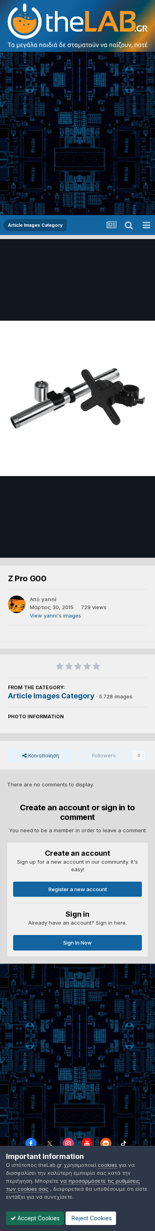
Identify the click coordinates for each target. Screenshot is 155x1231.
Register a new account (77, 889)
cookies (107, 1165)
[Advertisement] (77, 133)
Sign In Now (77, 942)
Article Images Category (51, 696)
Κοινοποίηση (43, 755)
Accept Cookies (38, 1218)
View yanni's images (55, 615)
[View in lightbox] (77, 398)
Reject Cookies (91, 1218)
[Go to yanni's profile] (16, 604)
